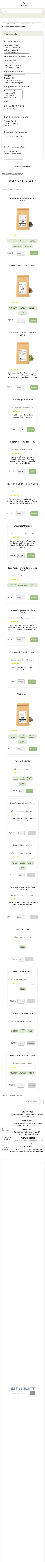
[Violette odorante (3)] (16, 50)
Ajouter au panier (34, 253)
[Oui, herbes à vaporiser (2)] (13, 136)
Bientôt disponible (32, 833)
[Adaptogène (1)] (13, 91)
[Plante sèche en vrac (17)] (13, 151)
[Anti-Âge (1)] (14, 75)
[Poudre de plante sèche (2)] (13, 153)
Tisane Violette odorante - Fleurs (22, 1013)
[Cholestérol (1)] (14, 78)
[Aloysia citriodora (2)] (13, 60)
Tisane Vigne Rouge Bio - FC (22, 971)
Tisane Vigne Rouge (22, 929)
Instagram (29, 1403)
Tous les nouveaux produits (13, 174)
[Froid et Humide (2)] (11, 123)
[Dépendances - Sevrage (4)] (14, 82)
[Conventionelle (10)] (14, 108)
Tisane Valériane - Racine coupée (22, 265)
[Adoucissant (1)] (13, 93)
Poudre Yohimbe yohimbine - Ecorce (22, 803)
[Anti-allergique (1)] (13, 98)
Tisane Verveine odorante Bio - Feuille (22, 442)
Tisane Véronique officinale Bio (22, 400)
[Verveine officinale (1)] (16, 45)
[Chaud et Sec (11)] (11, 121)
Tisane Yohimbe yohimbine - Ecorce (22, 652)
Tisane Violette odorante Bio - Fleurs (22, 1055)
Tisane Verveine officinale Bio (22, 526)
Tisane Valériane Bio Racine (22, 845)
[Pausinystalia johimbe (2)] (13, 67)
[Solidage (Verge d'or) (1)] (16, 52)
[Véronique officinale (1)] (16, 48)
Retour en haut (34, 1101)
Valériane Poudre (22, 694)
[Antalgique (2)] (13, 95)
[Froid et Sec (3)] (11, 125)
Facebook (24, 1403)
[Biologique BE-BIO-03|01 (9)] (14, 106)
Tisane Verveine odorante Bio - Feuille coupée (22, 484)
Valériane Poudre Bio (22, 761)
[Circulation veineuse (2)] (14, 80)
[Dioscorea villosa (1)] (13, 63)
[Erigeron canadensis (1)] (13, 65)
